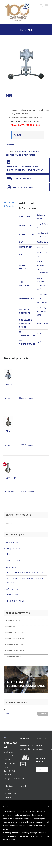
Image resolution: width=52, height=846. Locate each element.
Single (47, 242)
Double (40, 242)
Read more (10, 399)
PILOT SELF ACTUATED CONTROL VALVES (25, 572)
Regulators (22, 151)
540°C (39, 342)
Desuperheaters (13, 548)
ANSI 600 (41, 247)
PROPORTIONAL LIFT (16, 601)
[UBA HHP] (8, 467)
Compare (10, 144)
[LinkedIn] (44, 745)
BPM (8, 431)
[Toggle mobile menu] (46, 5)
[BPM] (8, 421)
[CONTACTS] (23, 766)
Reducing (41, 215)
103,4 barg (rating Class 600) (43, 311)
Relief (39, 218)
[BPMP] (8, 374)
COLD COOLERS (14, 560)
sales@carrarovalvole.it (31, 745)
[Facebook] (40, 745)
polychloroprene (44, 302)
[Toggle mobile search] (41, 5)
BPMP (8, 384)
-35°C (39, 333)
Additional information (9, 204)
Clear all (7, 714)
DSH (9, 554)
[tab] (9, 204)
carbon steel (42, 269)
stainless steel (43, 273)
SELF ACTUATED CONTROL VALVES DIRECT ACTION (25, 581)
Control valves (12, 542)
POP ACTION (12, 594)
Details (23, 398)
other (39, 298)
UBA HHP (10, 478)
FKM (45, 294)
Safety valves (12, 589)
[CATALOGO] (25, 759)
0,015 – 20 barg (43, 323)
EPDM (39, 294)
